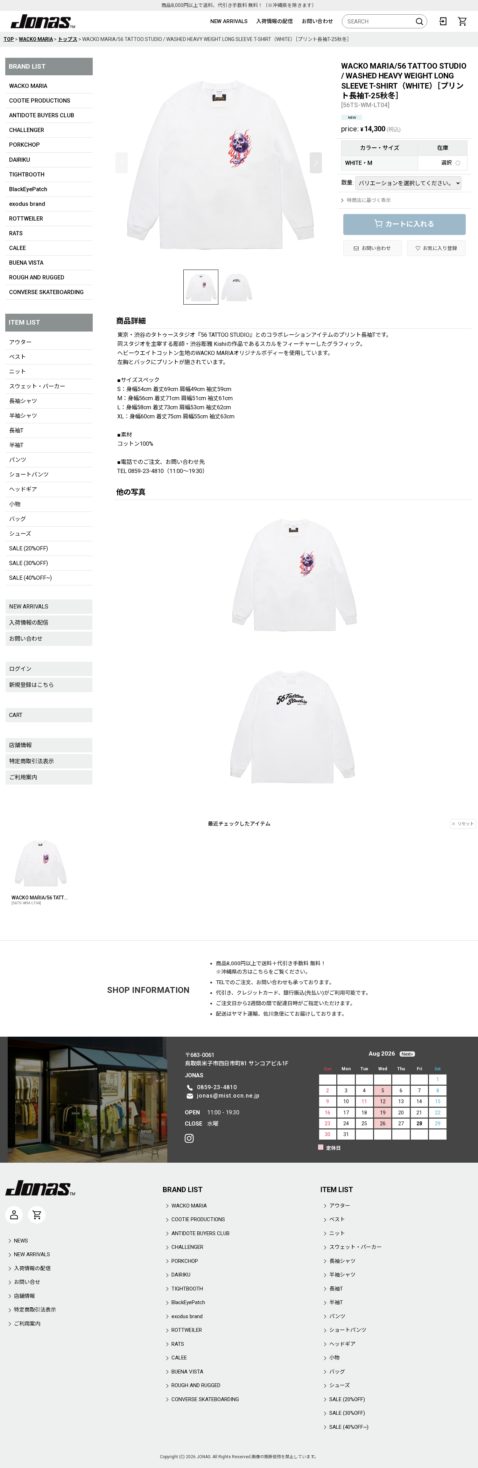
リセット (465, 823)
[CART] (462, 21)
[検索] (419, 21)
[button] (121, 162)
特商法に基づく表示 (369, 200)
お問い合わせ (317, 21)
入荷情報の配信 (274, 21)
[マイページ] (14, 1215)
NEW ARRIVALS (228, 21)
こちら (260, 972)
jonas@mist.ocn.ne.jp (228, 1095)
